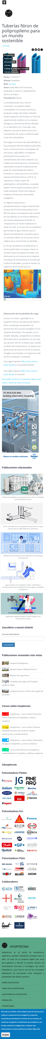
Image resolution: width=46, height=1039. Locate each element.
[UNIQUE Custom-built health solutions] (19, 916)
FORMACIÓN (7, 1000)
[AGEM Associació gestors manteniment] (19, 888)
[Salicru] (32, 850)
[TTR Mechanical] (7, 869)
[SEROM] (32, 798)
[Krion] (19, 826)
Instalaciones (8, 55)
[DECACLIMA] (7, 838)
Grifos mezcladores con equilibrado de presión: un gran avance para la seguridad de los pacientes (23, 527)
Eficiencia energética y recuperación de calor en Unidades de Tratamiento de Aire (23, 498)
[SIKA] (19, 818)
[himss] (32, 888)
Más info (36, 1029)
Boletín (29, 627)
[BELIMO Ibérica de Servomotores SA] (19, 873)
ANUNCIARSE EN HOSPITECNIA (14, 994)
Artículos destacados (11, 72)
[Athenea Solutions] (19, 925)
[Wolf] (7, 873)
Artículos (7, 65)
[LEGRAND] (7, 803)
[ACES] (32, 916)
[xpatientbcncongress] (32, 908)
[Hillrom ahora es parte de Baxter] (32, 788)
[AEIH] (7, 888)
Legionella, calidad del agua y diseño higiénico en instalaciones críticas (23, 617)
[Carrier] (7, 793)
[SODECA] (32, 832)
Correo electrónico (10, 634)
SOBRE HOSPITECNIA (10, 982)
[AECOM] (32, 873)
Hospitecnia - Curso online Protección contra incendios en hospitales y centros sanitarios (21, 717)
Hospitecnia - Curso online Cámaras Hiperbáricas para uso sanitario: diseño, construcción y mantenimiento (21, 730)
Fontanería (8, 58)
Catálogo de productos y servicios (16, 69)
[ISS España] (19, 838)
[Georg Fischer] (19, 845)
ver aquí (12, 84)
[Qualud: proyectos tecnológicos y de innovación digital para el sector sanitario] (7, 850)
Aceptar (5, 1035)
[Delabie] (7, 798)
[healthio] (32, 898)
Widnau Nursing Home (19, 675)
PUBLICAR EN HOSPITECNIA (13, 988)
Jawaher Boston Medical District (23, 669)
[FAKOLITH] (19, 850)
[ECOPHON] (7, 832)
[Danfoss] (7, 845)
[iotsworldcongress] (19, 908)
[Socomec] (19, 832)
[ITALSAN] (7, 788)
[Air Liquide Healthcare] (7, 780)
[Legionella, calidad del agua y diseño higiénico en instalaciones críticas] (23, 603)
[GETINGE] (32, 864)
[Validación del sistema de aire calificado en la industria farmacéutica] (23, 543)
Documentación (9, 62)
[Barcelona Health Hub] (7, 916)
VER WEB (6, 46)
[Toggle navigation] (4, 2)
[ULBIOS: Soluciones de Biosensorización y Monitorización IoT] (32, 869)
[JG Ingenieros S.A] (19, 780)
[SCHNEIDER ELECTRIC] (19, 788)
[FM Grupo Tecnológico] (7, 826)
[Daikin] (32, 818)
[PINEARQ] (31, 780)
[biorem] (19, 898)
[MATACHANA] (7, 864)
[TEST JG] (19, 864)
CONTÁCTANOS (8, 1006)
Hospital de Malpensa (19, 663)
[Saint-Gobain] (32, 793)
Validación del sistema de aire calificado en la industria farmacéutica (23, 557)
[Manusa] (32, 838)
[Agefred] (19, 793)
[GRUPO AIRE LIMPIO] (7, 818)
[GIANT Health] (7, 925)
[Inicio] (8, 13)
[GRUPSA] (32, 826)
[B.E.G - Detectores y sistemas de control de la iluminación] (19, 798)
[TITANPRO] (19, 869)
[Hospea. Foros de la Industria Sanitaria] (7, 898)
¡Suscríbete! (8, 645)
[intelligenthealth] (7, 908)
